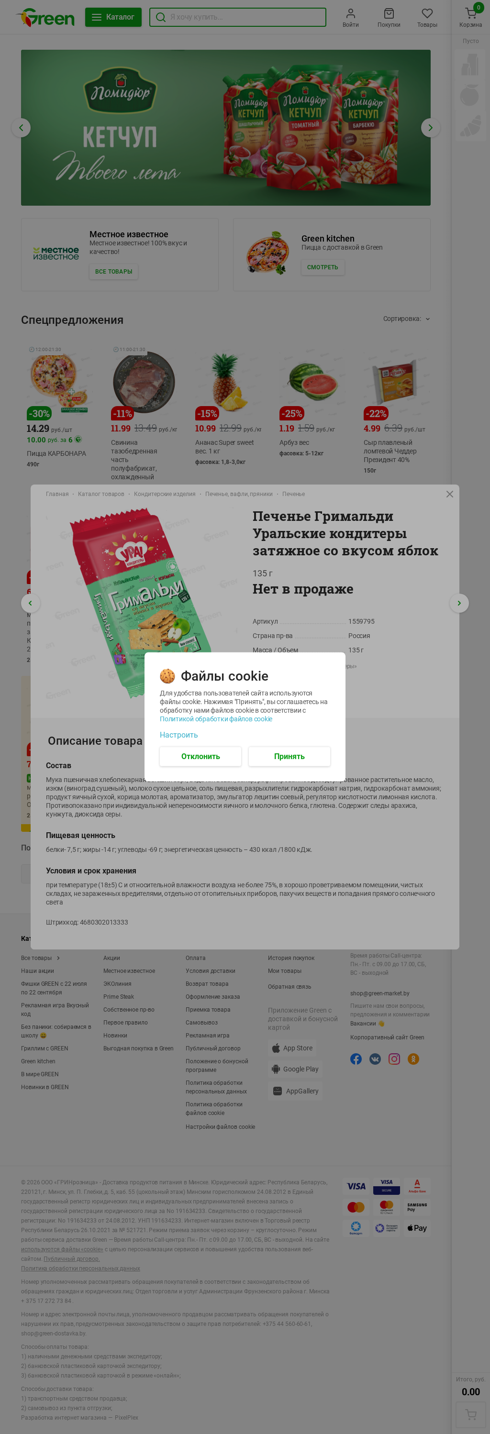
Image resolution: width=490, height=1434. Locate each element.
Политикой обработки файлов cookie (216, 719)
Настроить (179, 735)
